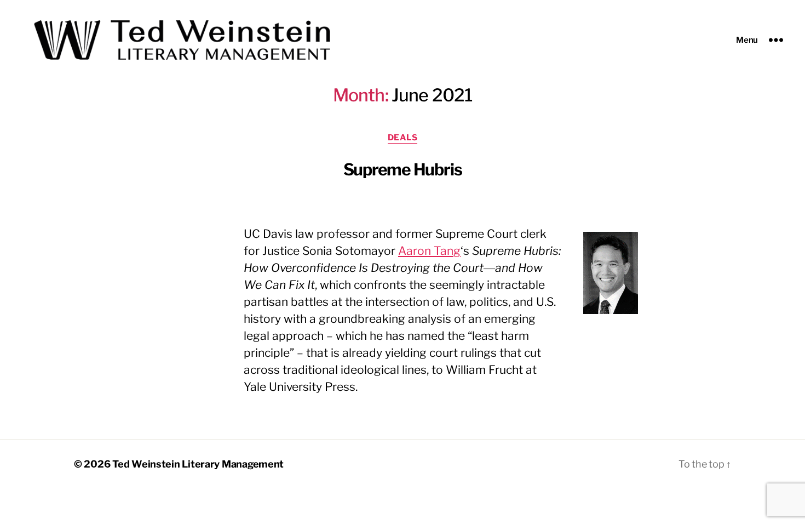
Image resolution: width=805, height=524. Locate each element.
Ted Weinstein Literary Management (198, 464)
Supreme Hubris (402, 169)
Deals (403, 138)
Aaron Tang (429, 251)
